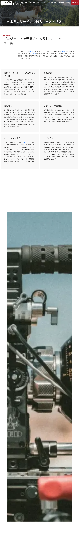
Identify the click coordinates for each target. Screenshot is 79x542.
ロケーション (25, 142)
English (67, 2)
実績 (26, 2)
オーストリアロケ (32, 2)
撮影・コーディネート (42, 2)
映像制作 (31, 51)
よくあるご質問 (60, 2)
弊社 (63, 51)
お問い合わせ (75, 2)
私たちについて (52, 2)
